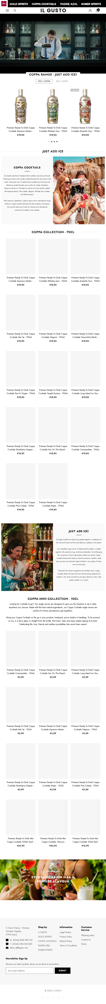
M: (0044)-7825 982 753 (21, 940)
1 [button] (49, 141)
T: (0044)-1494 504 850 (21, 943)
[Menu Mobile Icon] (7, 10)
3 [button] (54, 141)
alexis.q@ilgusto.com (19, 947)
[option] (21, 113)
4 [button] (57, 141)
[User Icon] (90, 10)
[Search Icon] (17, 10)
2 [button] (51, 141)
